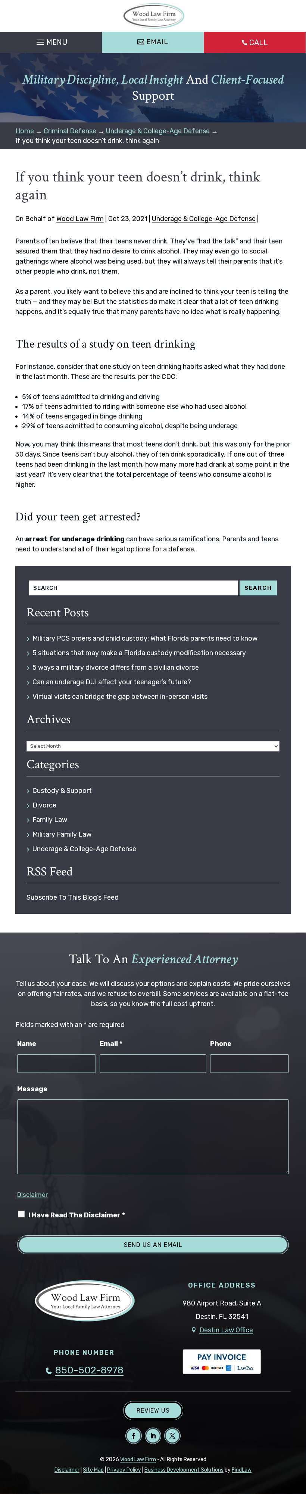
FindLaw (242, 1470)
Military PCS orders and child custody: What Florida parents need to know (144, 638)
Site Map (93, 1470)
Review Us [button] (153, 1410)
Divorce (44, 805)
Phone (220, 1044)
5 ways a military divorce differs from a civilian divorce (115, 667)
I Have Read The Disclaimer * (76, 1215)
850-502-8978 (89, 1370)
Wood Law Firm (80, 219)
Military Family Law (61, 834)
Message (32, 1089)
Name (26, 1044)
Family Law (49, 820)
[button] (51, 40)
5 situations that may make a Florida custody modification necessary (139, 653)
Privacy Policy (124, 1470)
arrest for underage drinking (75, 539)
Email (111, 1044)
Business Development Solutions (184, 1470)
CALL (258, 42)
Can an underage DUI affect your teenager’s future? (111, 682)
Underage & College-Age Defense (204, 219)
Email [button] (157, 42)
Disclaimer (32, 1194)
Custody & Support (62, 791)
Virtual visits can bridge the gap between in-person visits (119, 696)
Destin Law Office (226, 1330)
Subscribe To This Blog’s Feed (72, 897)
